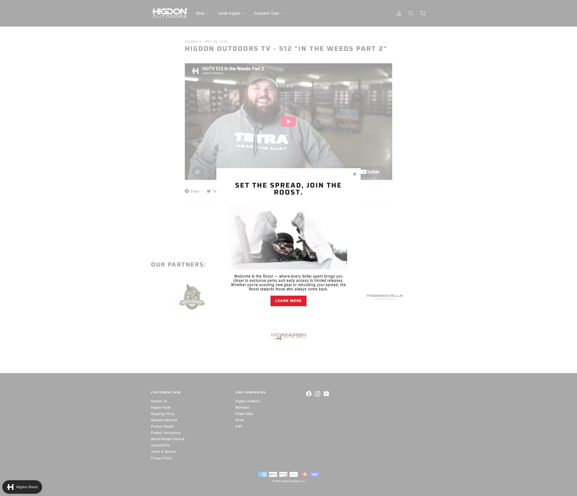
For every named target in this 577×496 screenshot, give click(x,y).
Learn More (288, 300)
